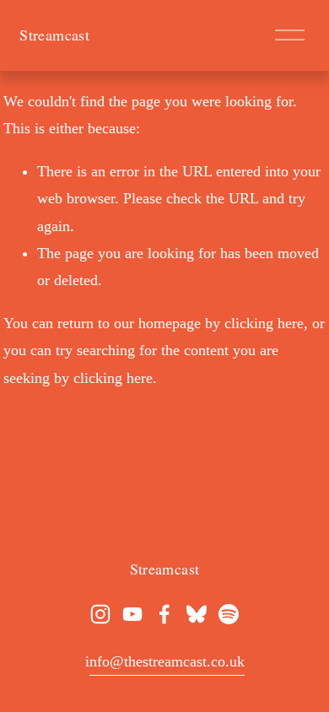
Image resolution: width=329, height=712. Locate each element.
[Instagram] (100, 614)
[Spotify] (228, 614)
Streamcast (54, 34)
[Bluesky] (196, 614)
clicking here (264, 323)
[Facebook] (164, 614)
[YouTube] (132, 614)
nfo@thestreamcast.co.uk (167, 661)
